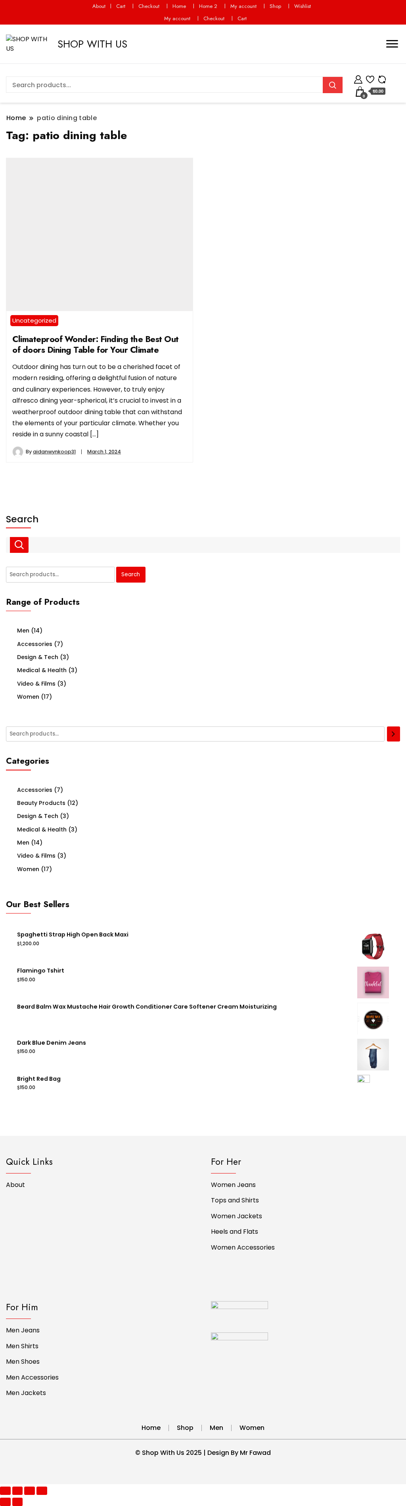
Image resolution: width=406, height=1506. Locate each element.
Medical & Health (42, 670)
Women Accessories (243, 1247)
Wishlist (302, 6)
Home (179, 6)
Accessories (34, 644)
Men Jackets (26, 1392)
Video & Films (36, 684)
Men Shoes (23, 1361)
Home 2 (208, 6)
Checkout (148, 6)
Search (22, 519)
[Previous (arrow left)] (5, 1502)
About (98, 6)
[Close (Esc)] (5, 1491)
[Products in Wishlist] (370, 78)
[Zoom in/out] (41, 1491)
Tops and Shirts (235, 1200)
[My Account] (358, 78)
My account (243, 6)
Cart (120, 6)
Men (23, 631)
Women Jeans (233, 1184)
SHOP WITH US (92, 44)
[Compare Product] (382, 78)
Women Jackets (236, 1216)
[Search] (393, 734)
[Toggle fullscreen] (29, 1491)
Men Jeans (23, 1330)
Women (28, 697)
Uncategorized (34, 320)
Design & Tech (37, 657)
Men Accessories (32, 1377)
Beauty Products (41, 803)
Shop (275, 6)
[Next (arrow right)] (17, 1502)
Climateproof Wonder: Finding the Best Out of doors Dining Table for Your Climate (95, 344)
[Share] (17, 1491)
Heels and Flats (234, 1231)
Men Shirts (22, 1346)
